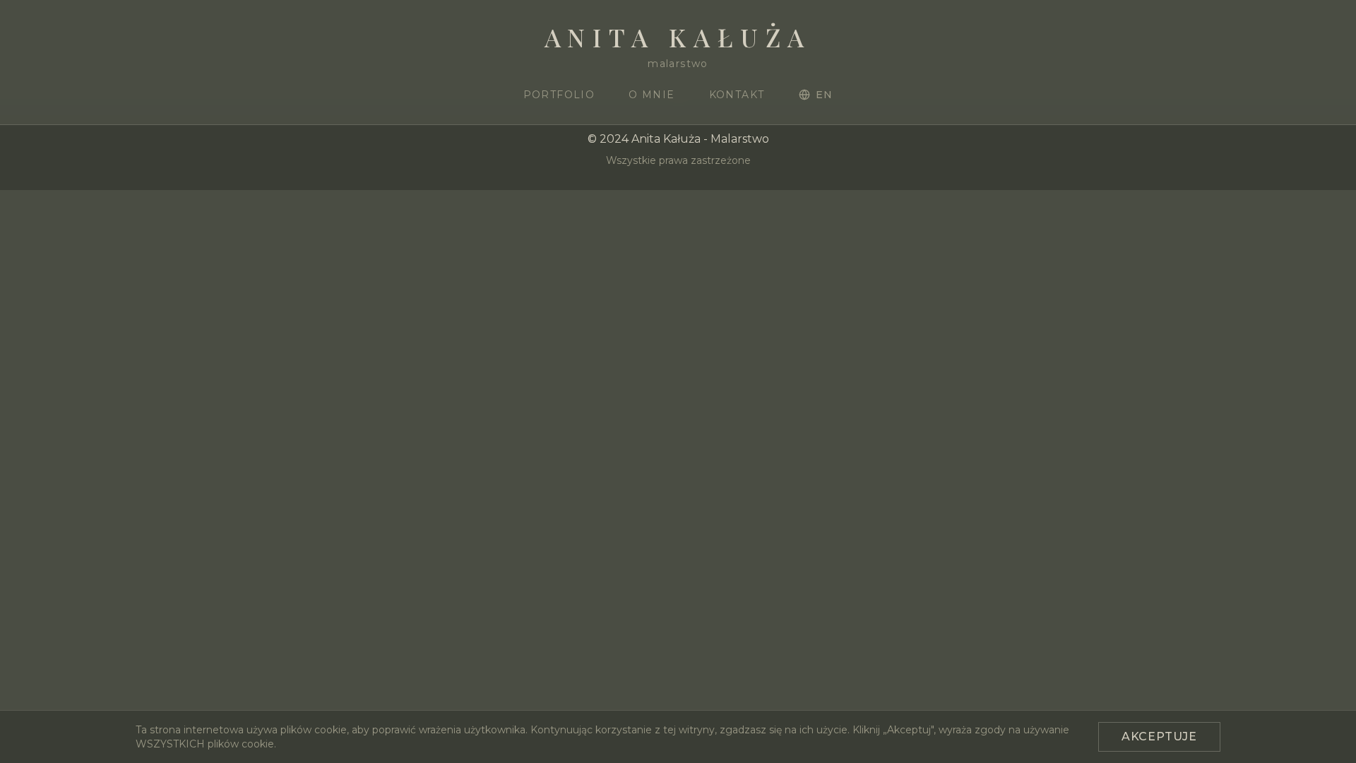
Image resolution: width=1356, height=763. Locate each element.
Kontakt (737, 94)
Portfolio (559, 94)
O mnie (651, 94)
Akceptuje (1159, 736)
